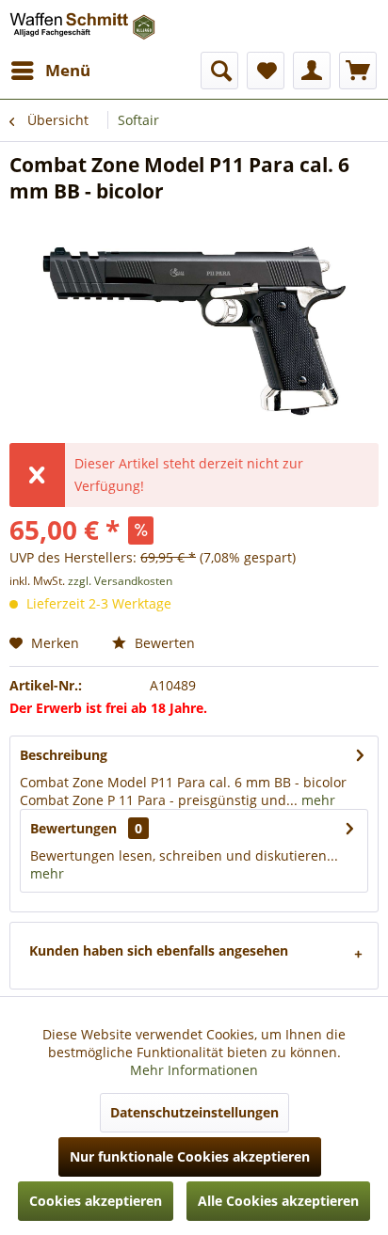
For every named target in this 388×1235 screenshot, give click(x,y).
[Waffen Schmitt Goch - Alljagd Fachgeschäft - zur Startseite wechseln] (83, 25)
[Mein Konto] (312, 70)
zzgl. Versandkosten (120, 581)
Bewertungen (73, 828)
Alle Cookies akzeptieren (278, 1201)
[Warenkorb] (358, 70)
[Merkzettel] (265, 70)
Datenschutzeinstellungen (194, 1112)
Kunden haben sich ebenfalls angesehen (158, 950)
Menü (67, 70)
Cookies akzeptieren (95, 1201)
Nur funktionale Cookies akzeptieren (190, 1156)
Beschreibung (63, 755)
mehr (316, 800)
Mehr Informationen (194, 1070)
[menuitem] (50, 70)
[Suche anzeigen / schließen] (219, 70)
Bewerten (163, 643)
